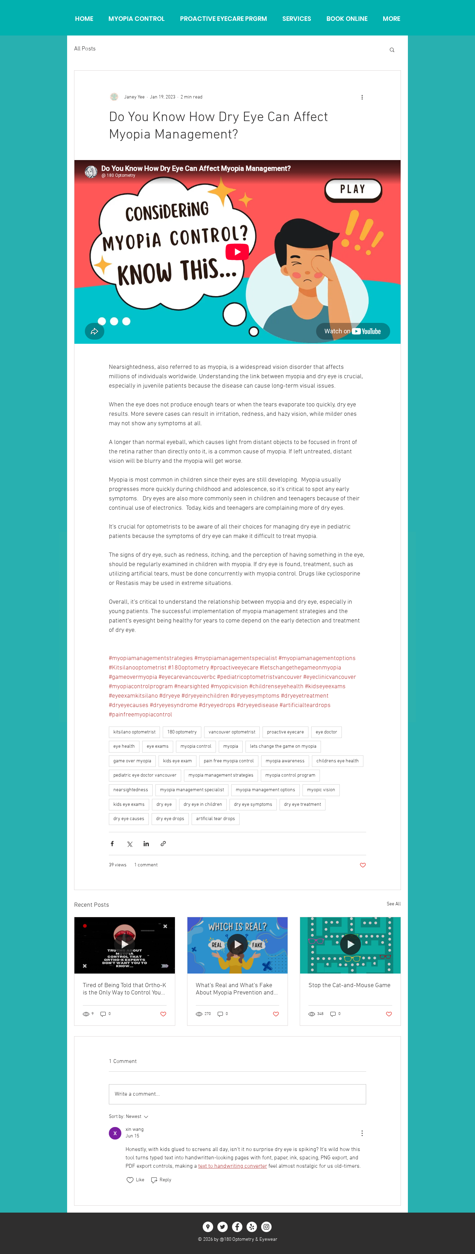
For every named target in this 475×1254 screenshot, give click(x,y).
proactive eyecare (285, 732)
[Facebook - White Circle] (237, 1227)
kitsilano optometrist (134, 732)
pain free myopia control (229, 761)
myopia (230, 746)
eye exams (158, 746)
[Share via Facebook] (112, 843)
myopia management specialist (192, 790)
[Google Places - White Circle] (208, 1227)
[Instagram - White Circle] (266, 1227)
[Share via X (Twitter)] (129, 843)
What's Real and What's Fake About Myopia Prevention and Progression (235, 989)
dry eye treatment (302, 805)
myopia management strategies (220, 775)
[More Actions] (362, 1133)
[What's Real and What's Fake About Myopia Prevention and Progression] (237, 945)
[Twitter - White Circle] (222, 1227)
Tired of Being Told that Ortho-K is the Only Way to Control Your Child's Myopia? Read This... (124, 989)
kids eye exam (177, 761)
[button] (392, 49)
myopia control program (290, 775)
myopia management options (265, 790)
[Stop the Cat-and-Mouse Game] (350, 945)
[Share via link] (163, 843)
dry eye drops (170, 819)
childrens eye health (337, 761)
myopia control (195, 746)
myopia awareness (285, 761)
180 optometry (182, 732)
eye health (124, 746)
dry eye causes (128, 819)
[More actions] (362, 97)
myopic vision (321, 790)
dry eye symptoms (253, 805)
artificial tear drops (215, 819)
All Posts (85, 49)
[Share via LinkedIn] (146, 843)
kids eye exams (129, 805)
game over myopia (132, 761)
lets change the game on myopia (283, 746)
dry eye (164, 805)
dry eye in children (203, 805)
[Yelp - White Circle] (252, 1227)
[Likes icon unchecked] (130, 1180)
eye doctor (326, 732)
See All (394, 904)
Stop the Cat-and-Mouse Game (349, 985)
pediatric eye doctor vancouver (145, 775)
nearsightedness (130, 790)
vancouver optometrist (232, 732)
